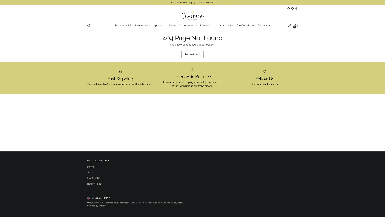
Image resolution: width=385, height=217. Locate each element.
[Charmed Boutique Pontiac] (192, 15)
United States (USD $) (101, 198)
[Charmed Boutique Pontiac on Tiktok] (296, 8)
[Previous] (156, 2)
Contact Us (93, 177)
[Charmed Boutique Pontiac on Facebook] (288, 8)
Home (91, 166)
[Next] (228, 2)
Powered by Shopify (96, 205)
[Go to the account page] (290, 26)
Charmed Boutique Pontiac (117, 202)
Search (91, 172)
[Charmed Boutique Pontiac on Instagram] (292, 8)
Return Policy (94, 183)
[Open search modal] (89, 26)
